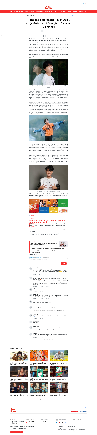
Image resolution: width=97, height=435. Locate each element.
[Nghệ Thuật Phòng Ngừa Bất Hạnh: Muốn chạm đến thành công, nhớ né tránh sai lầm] (39, 371)
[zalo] (66, 423)
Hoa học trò (14, 410)
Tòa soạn (12, 419)
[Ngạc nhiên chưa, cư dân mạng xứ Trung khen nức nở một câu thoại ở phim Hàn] (19, 371)
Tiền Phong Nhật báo (50, 3)
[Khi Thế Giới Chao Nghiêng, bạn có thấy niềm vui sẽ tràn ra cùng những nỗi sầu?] (59, 371)
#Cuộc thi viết (33, 234)
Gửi (64, 263)
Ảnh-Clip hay (63, 11)
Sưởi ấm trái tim (29, 15)
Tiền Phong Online (41, 3)
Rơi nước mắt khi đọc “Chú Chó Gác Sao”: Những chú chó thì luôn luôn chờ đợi (59, 363)
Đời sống (16, 11)
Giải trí (26, 11)
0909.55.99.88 (30, 421)
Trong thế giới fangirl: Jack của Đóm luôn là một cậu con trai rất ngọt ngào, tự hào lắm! (48, 251)
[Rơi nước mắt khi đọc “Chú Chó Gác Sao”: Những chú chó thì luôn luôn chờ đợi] (59, 355)
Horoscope (81, 11)
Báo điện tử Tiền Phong (48, 7)
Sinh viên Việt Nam (60, 3)
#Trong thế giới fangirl (43, 234)
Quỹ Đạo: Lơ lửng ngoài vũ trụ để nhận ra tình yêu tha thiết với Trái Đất (19, 395)
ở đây (46, 196)
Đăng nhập (31, 257)
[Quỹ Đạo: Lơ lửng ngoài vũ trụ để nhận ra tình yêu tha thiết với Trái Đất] (19, 387)
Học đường (31, 11)
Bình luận (2, 46)
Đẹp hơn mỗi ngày (39, 11)
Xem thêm (86, 11)
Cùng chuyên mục (17, 348)
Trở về (2, 49)
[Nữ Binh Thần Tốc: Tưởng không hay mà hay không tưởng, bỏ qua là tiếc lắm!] (39, 355)
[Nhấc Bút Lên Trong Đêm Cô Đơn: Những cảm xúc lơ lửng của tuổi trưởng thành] (59, 387)
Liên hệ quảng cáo (30, 419)
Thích (35, 274)
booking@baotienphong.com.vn (33, 422)
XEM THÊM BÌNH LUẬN (48, 339)
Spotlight (75, 11)
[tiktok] (63, 422)
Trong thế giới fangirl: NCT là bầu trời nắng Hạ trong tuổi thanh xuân (48, 248)
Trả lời (40, 274)
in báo (51, 36)
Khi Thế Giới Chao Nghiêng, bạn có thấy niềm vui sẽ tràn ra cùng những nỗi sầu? (58, 379)
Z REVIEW (69, 11)
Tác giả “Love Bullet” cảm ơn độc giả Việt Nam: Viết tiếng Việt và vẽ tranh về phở (39, 395)
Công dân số (21, 416)
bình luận (54, 36)
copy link (48, 36)
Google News (72, 15)
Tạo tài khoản (39, 257)
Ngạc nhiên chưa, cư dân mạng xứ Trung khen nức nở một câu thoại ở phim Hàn (19, 379)
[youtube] (86, 3)
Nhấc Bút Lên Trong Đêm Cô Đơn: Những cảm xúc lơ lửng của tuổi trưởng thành (58, 395)
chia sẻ (43, 36)
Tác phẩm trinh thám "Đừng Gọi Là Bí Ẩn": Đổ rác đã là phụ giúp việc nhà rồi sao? (18, 363)
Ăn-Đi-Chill (57, 11)
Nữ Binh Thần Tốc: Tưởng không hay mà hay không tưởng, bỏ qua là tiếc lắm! (38, 363)
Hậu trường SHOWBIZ (49, 11)
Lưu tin (2, 42)
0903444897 (44, 421)
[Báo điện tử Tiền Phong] (74, 412)
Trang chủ (11, 11)
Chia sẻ (2, 39)
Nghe (2, 36)
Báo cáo (46, 274)
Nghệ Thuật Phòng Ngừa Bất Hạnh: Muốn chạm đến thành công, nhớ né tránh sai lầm (39, 379)
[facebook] (84, 3)
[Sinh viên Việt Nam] (83, 412)
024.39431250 (14, 423)
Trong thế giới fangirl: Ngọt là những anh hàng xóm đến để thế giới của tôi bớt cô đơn (43, 244)
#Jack (50, 234)
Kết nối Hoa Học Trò (39, 416)
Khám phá (21, 11)
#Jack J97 (56, 234)
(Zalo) (34, 421)
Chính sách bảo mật (77, 419)
